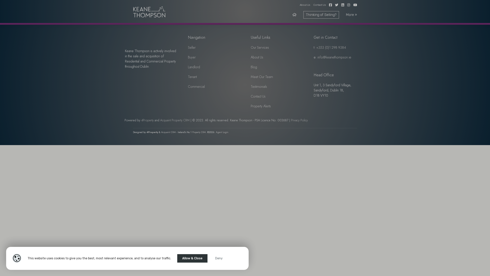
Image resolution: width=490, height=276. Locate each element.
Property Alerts (261, 106)
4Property (147, 120)
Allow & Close (192, 258)
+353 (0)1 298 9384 (331, 47)
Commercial (196, 86)
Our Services (260, 47)
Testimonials (259, 86)
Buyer (192, 57)
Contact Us (319, 4)
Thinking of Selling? (321, 15)
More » (351, 15)
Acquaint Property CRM (174, 120)
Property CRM (199, 132)
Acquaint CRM (168, 132)
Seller (192, 47)
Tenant (192, 76)
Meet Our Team (262, 76)
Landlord (194, 67)
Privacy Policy (299, 120)
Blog (254, 67)
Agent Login (222, 132)
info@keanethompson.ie (334, 57)
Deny (219, 258)
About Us (305, 4)
